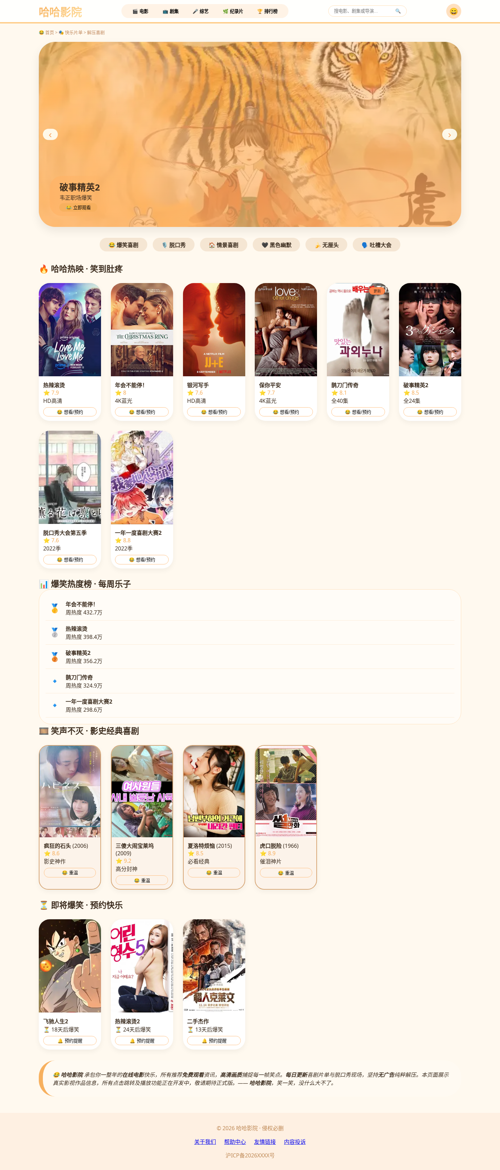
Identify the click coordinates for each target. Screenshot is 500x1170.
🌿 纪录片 (233, 11)
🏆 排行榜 (267, 11)
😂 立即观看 (78, 207)
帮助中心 (235, 1142)
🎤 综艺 (201, 11)
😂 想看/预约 (70, 412)
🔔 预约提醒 (69, 1040)
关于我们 (205, 1142)
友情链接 (265, 1142)
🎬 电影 (140, 11)
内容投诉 (295, 1142)
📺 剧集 (171, 11)
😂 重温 (70, 872)
